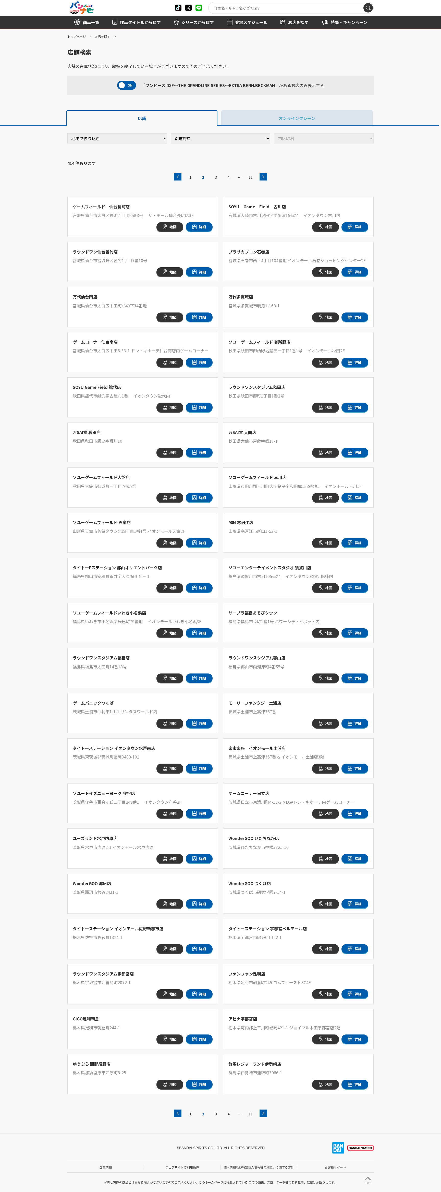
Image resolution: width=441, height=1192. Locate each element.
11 (251, 177)
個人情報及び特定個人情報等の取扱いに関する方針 (259, 1167)
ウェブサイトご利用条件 (182, 1167)
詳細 (202, 226)
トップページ (76, 36)
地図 (173, 226)
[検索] (368, 8)
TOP (368, 1183)
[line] (198, 7)
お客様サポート (335, 1167)
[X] (178, 7)
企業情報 (106, 1167)
